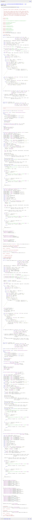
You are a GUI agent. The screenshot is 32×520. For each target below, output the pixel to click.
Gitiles (5, 518)
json (30, 518)
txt (28, 518)
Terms (9, 518)
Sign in (30, 1)
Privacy (7, 518)
